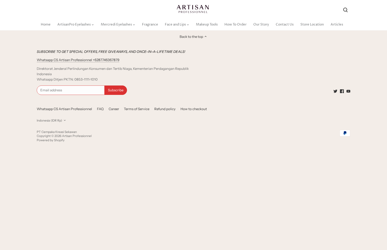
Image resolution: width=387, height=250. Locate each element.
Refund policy (165, 109)
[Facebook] (342, 90)
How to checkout (194, 109)
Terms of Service (136, 109)
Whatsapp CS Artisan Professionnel (64, 109)
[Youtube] (348, 90)
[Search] (345, 9)
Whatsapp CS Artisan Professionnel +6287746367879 (78, 60)
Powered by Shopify (50, 140)
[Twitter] (335, 90)
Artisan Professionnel (77, 136)
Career (114, 109)
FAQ (100, 109)
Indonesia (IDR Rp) (49, 120)
